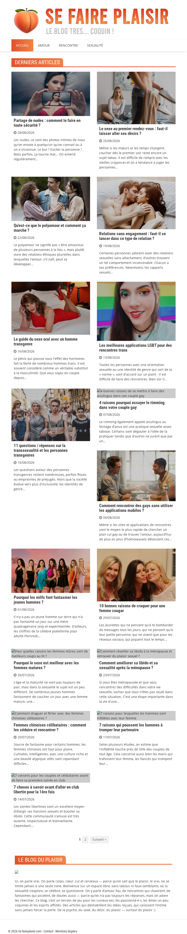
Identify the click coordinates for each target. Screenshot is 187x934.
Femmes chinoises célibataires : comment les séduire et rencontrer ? (50, 727)
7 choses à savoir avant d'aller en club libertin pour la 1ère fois (46, 789)
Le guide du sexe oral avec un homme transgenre (46, 342)
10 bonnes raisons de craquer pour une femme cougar (132, 608)
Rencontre (68, 45)
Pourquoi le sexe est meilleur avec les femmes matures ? (46, 665)
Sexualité (95, 45)
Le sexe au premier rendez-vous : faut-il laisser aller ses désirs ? (133, 131)
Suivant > (99, 839)
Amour (44, 45)
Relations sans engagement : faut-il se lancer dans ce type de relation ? (132, 236)
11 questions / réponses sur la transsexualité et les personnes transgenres (41, 450)
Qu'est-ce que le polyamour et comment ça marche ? (50, 228)
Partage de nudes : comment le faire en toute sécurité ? (47, 123)
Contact (48, 931)
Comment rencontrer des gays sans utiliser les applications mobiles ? (136, 508)
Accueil (22, 45)
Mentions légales (66, 931)
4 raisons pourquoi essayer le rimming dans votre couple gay (132, 405)
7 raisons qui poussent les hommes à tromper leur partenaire (131, 727)
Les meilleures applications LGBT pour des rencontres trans (135, 348)
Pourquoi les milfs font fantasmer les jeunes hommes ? (45, 600)
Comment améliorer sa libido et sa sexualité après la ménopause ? (128, 665)
